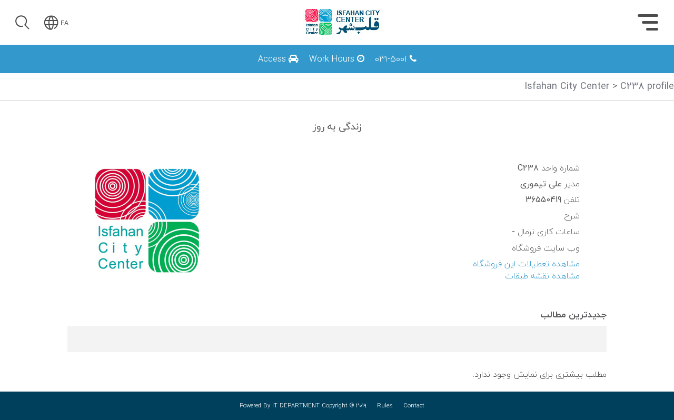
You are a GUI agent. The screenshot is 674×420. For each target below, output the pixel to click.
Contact (413, 406)
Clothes (513, 69)
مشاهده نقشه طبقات (542, 276)
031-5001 (392, 59)
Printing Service (384, 69)
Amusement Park (493, 69)
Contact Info (503, 69)
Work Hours (333, 59)
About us (510, 69)
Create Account (84, 160)
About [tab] (600, 71)
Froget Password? (125, 111)
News (517, 69)
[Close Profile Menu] (21, 55)
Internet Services (493, 69)
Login (84, 82)
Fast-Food (508, 69)
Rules (385, 406)
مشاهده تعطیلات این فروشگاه (526, 264)
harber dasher (388, 69)
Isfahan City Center (566, 86)
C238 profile (647, 86)
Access (273, 59)
